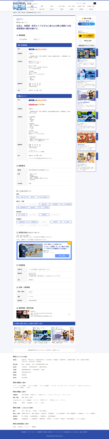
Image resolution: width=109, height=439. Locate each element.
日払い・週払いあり (26, 410)
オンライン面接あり (81, 418)
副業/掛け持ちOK (26, 413)
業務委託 (34, 426)
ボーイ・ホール (66, 394)
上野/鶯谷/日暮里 (71, 359)
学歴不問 (49, 418)
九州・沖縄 (71, 6)
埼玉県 (52, 9)
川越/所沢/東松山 (43, 367)
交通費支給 (43, 416)
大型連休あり (81, 413)
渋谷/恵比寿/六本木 (39, 359)
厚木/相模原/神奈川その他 (42, 364)
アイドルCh (21, 329)
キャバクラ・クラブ (62, 385)
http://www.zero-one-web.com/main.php (43, 313)
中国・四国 (62, 6)
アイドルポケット (82, 164)
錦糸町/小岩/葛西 (85, 359)
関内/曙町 (28, 364)
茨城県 (71, 9)
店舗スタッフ (34, 394)
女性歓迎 (63, 418)
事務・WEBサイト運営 (27, 397)
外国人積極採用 (70, 418)
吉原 (78, 359)
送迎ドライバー (42, 394)
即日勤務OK (51, 413)
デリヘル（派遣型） (45, 385)
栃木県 (91, 9)
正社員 (14, 426)
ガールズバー (73, 385)
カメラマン (35, 400)
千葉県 (61, 9)
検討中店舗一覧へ (86, 24)
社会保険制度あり (34, 416)
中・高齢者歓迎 (33, 418)
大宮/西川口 (24, 367)
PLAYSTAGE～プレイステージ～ (86, 81)
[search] (85, 3)
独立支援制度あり (52, 416)
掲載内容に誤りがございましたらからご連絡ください (45, 350)
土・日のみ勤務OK (60, 413)
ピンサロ (54, 385)
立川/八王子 (24, 361)
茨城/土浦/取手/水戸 (26, 372)
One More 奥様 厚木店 (42, 329)
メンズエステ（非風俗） (18, 387)
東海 (52, 6)
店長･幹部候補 (25, 394)
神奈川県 (41, 9)
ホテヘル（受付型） (33, 385)
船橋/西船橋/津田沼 (26, 369)
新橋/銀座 (56, 359)
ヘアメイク (62, 400)
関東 (32, 6)
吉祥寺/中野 (32, 361)
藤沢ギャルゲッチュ (83, 60)
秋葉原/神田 (62, 359)
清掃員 (23, 402)
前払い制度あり (43, 410)
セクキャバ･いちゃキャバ (84, 385)
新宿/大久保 (31, 359)
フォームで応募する (87, 36)
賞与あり (35, 410)
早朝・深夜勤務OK (71, 413)
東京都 (32, 9)
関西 (42, 6)
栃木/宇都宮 (24, 377)
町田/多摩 (38, 361)
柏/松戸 (43, 369)
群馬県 (81, 9)
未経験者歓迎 (25, 418)
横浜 (23, 364)
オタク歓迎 (55, 418)
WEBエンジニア (54, 400)
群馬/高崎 (24, 374)
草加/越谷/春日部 (33, 367)
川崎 (33, 364)
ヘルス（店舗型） (22, 385)
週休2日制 (43, 413)
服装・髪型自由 (35, 413)
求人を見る (62, 256)
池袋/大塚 (24, 359)
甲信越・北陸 (91, 6)
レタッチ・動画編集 (26, 400)
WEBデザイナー (44, 400)
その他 (28, 387)
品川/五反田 (49, 359)
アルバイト (27, 426)
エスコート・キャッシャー (55, 394)
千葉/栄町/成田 (36, 369)
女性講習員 (29, 402)
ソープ (14, 385)
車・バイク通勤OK (90, 413)
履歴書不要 (42, 418)
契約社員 (20, 426)
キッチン (36, 402)
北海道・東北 (81, 6)
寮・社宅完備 (25, 416)
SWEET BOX (58, 329)
